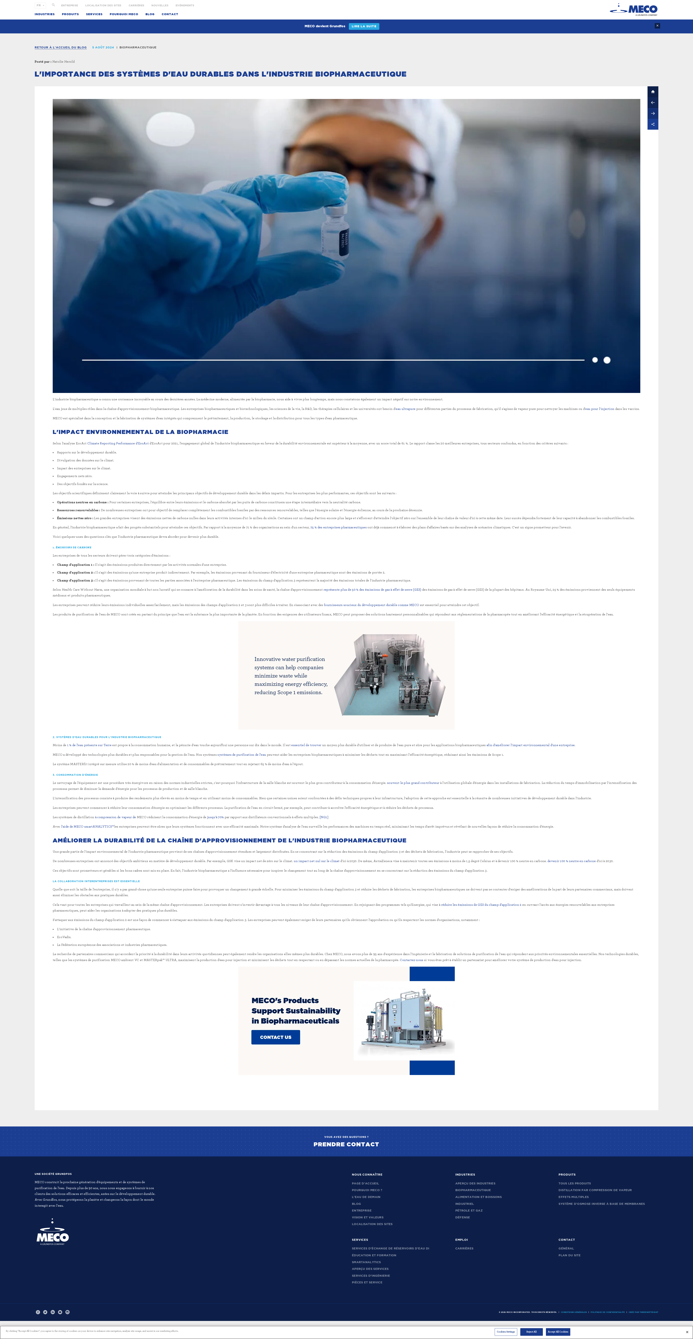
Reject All (531, 1332)
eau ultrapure (405, 409)
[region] (346, 1332)
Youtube (60, 1312)
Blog (149, 14)
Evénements (185, 5)
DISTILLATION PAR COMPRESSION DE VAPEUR (595, 1190)
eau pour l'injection (599, 409)
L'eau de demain (366, 1197)
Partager (653, 124)
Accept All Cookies (558, 1332)
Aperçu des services (370, 1268)
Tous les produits (575, 1183)
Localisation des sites (103, 5)
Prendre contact (346, 1144)
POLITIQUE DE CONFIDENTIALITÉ (608, 1312)
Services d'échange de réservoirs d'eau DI (390, 1248)
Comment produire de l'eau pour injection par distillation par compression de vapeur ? (653, 102)
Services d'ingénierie (371, 1275)
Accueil (653, 91)
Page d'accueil (365, 1183)
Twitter (45, 1312)
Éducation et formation (374, 1255)
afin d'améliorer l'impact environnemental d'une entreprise (531, 745)
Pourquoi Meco (124, 14)
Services (94, 14)
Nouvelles (159, 5)
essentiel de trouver (306, 745)
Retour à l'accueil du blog (61, 47)
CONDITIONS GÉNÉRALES (574, 1312)
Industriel (464, 1203)
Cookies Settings (506, 1332)
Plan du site (570, 1255)
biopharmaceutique (138, 47)
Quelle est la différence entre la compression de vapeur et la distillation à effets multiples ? (653, 113)
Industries (45, 14)
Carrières (136, 5)
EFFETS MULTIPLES (574, 1197)
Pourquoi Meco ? (367, 1190)
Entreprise (69, 5)
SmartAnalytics (366, 1262)
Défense (462, 1217)
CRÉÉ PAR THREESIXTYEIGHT (643, 1312)
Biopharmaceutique (473, 1190)
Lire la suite (364, 26)
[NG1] (324, 817)
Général (566, 1248)
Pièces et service (367, 1282)
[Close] (687, 1332)
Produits (70, 14)
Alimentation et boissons (478, 1197)
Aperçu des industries (475, 1183)
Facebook (38, 1312)
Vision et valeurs (367, 1217)
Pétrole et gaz (469, 1210)
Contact (170, 14)
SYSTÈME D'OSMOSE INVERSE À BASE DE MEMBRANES (602, 1203)
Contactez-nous (411, 960)
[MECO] (633, 9)
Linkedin (52, 1312)
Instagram (67, 1312)
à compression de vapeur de (115, 817)
